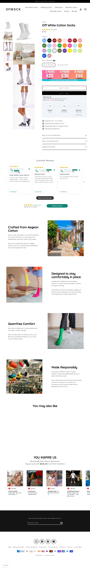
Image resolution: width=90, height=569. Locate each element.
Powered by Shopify (49, 555)
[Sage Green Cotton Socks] (80, 50)
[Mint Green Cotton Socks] (49, 50)
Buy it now (64, 93)
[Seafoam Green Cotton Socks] (75, 50)
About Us (69, 547)
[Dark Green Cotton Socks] (44, 45)
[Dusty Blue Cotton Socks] (49, 45)
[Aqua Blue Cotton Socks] (44, 40)
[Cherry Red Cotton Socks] (75, 40)
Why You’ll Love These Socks (51, 135)
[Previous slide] (6, 182)
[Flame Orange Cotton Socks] (64, 45)
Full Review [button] (13, 191)
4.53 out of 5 (37, 205)
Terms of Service (53, 547)
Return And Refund (31, 547)
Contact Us (63, 547)
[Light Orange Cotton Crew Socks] (80, 45)
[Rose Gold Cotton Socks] (49, 56)
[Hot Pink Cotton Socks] (70, 45)
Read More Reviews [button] (45, 198)
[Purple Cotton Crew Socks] (64, 50)
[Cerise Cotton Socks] (70, 40)
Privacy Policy (43, 547)
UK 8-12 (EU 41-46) (63, 65)
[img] (14, 166)
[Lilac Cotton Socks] (44, 50)
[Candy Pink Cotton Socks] (64, 40)
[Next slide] (84, 182)
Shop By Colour (56, 11)
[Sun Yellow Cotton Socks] (70, 50)
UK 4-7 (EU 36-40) (49, 65)
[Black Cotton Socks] (49, 40)
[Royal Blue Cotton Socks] (44, 56)
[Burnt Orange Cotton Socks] (59, 40)
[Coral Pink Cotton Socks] (80, 40)
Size (47, 60)
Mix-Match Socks (31, 7)
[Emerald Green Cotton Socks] (59, 45)
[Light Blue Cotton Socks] (75, 45)
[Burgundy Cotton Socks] (54, 40)
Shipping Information (48, 147)
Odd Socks (59, 7)
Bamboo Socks (71, 7)
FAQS (9, 547)
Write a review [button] (57, 206)
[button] (46, 29)
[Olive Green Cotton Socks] (59, 50)
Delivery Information (18, 547)
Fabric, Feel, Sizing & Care (50, 141)
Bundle (74, 11)
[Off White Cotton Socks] (54, 50)
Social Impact (78, 547)
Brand (66, 11)
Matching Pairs (46, 7)
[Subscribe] (61, 523)
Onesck (44, 22)
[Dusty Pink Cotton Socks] (54, 45)
